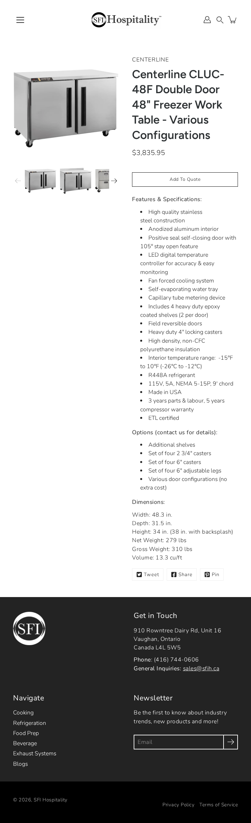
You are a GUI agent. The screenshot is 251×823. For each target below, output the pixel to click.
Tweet (151, 574)
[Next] (114, 181)
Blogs (20, 764)
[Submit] (230, 742)
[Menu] (20, 20)
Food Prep (26, 733)
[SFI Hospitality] (125, 19)
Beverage (25, 743)
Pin (215, 574)
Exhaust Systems (34, 753)
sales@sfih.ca (201, 668)
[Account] (207, 19)
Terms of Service (218, 804)
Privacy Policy (178, 804)
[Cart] (232, 19)
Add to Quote (185, 179)
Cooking (23, 712)
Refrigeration (29, 723)
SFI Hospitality (51, 800)
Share (185, 574)
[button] (220, 19)
